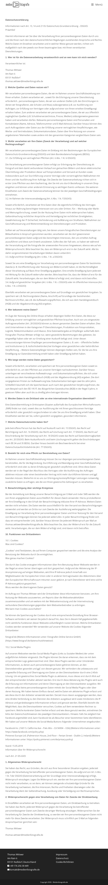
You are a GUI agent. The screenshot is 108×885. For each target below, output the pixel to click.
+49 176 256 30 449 (18, 865)
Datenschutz (62, 858)
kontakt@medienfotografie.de (25, 869)
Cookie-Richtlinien (65, 862)
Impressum (61, 854)
